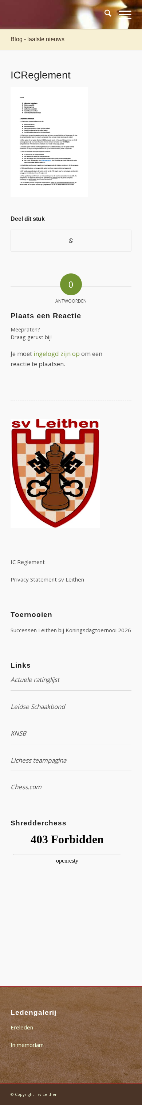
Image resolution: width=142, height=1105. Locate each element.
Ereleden (22, 1027)
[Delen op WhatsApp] (71, 240)
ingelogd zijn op (56, 353)
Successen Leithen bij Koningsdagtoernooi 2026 (71, 630)
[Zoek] (104, 14)
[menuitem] (104, 14)
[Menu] (121, 14)
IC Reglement (28, 561)
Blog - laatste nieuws (37, 39)
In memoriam (27, 1044)
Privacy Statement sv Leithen (47, 579)
